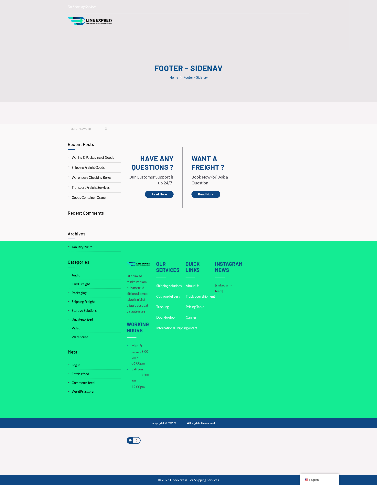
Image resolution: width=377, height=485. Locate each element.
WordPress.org (83, 391)
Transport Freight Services (91, 187)
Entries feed (80, 374)
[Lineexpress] (90, 21)
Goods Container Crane (89, 197)
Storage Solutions (84, 310)
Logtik (181, 423)
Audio (76, 275)
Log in (76, 365)
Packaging (79, 293)
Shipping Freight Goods (88, 167)
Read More (159, 194)
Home (173, 77)
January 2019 (82, 247)
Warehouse (80, 337)
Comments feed (83, 383)
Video (76, 328)
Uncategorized (82, 319)
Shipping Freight (83, 302)
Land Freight (81, 284)
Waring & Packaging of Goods (93, 157)
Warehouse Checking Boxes (91, 177)
